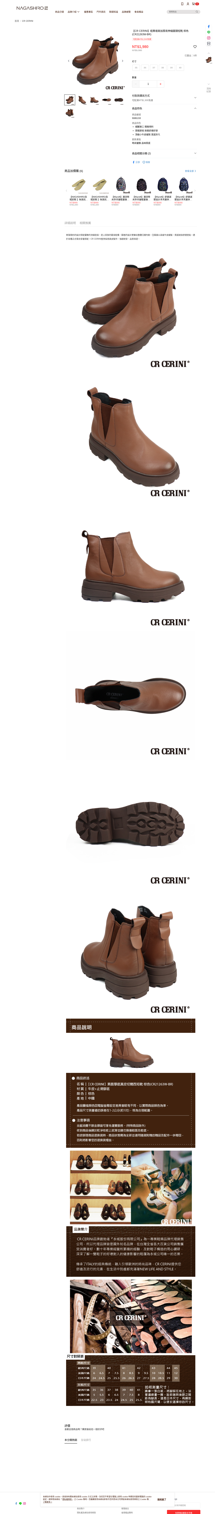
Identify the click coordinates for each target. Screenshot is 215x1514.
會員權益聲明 (127, 1513)
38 (162, 67)
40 (180, 67)
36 (145, 67)
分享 (138, 162)
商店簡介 (81, 1509)
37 (154, 67)
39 (171, 67)
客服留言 (125, 1509)
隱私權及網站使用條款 (86, 1513)
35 (136, 67)
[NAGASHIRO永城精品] (32, 8)
